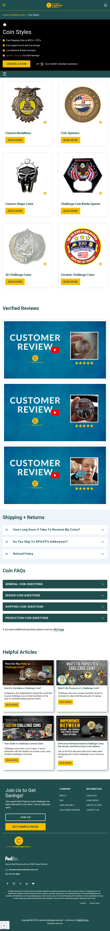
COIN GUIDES (92, 800)
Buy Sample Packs (25, 826)
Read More (15, 140)
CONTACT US (92, 810)
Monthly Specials (14, 55)
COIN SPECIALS (67, 805)
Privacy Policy (95, 903)
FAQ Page (59, 629)
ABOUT (63, 796)
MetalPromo (83, 920)
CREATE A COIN (16, 63)
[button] (105, 5)
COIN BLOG (91, 796)
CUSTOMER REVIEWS (70, 810)
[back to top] (4, 925)
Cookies (83, 903)
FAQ (61, 800)
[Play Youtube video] (55, 350)
